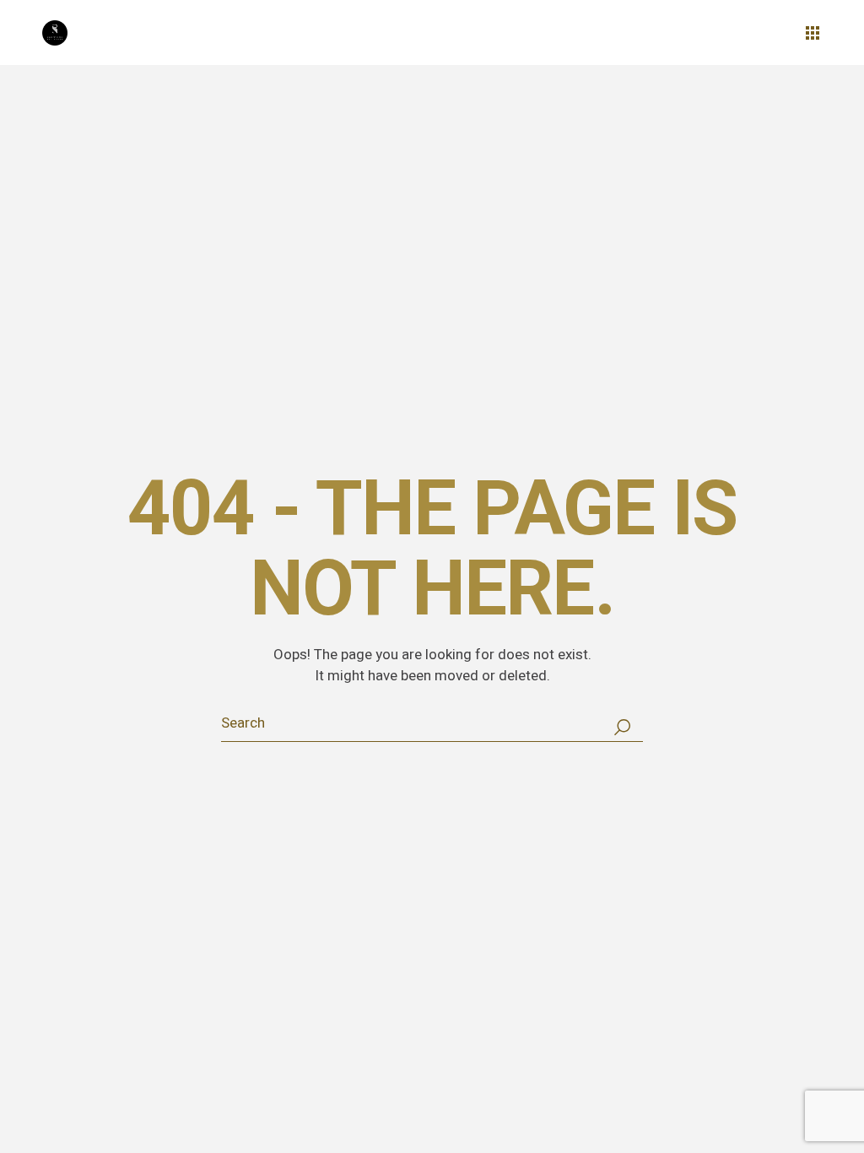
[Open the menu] (812, 33)
